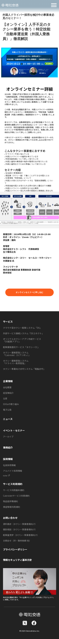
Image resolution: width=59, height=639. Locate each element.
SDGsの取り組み (11, 404)
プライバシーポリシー (15, 549)
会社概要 (7, 387)
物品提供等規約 (10, 501)
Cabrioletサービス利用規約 (16, 495)
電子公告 (7, 409)
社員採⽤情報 (9, 465)
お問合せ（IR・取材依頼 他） (17, 540)
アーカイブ (8, 436)
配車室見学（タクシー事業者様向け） (21, 535)
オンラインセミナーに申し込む (29, 292)
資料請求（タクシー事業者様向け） (20, 523)
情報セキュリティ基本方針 (17, 560)
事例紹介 (8, 447)
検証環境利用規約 (11, 506)
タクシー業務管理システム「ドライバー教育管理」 (15, 362)
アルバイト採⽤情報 (12, 470)
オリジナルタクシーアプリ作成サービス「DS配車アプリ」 (22, 340)
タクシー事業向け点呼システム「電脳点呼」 (24, 368)
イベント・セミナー (14, 430)
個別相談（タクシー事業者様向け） (20, 529)
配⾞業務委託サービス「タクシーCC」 (21, 347)
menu (53, 5)
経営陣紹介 (8, 392)
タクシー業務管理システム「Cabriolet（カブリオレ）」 (17, 354)
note (5, 475)
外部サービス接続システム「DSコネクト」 (23, 333)
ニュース (8, 419)
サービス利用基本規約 (13, 490)
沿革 (5, 398)
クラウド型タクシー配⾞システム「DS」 (22, 327)
